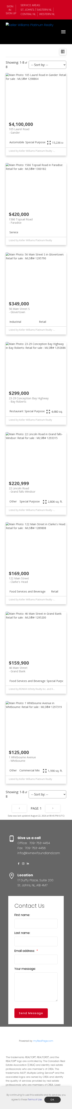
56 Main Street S (19, 310)
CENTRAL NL (28, 14)
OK (52, 1099)
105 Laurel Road (19, 130)
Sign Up (11, 13)
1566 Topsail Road (21, 220)
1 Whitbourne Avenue (22, 758)
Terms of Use (35, 1099)
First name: (22, 915)
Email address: (25, 951)
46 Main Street (18, 669)
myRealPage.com (43, 1040)
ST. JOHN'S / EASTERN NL (36, 10)
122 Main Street (19, 579)
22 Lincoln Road (22, 489)
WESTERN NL (47, 14)
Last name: (22, 933)
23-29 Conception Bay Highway (29, 399)
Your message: (25, 969)
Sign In (10, 8)
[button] (11, 8)
